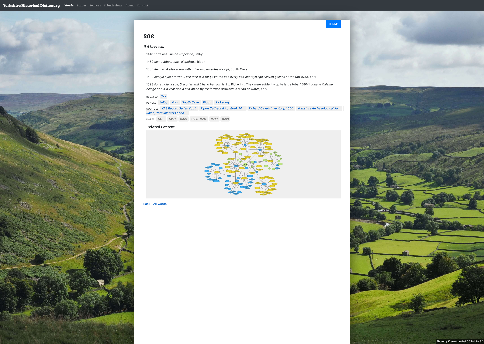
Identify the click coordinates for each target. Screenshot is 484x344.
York (174, 102)
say (163, 96)
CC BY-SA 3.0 (475, 341)
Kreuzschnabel (457, 341)
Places (82, 5)
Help (333, 23)
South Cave (190, 102)
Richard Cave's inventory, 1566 (271, 108)
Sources (95, 5)
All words (160, 204)
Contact (142, 5)
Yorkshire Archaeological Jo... (319, 108)
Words (69, 5)
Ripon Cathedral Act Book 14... (223, 108)
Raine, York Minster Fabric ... (167, 113)
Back (146, 204)
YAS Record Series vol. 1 (178, 108)
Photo (440, 341)
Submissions (113, 5)
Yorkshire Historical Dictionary (31, 5)
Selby (163, 102)
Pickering (222, 102)
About (129, 5)
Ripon (207, 102)
